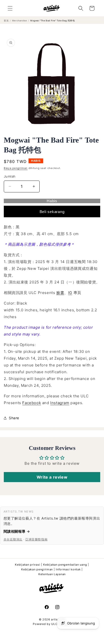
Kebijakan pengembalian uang (65, 564)
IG (70, 292)
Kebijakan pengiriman (37, 569)
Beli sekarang (52, 211)
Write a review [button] (52, 477)
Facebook (31, 402)
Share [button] (14, 418)
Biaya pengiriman (16, 168)
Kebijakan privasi (27, 564)
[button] (10, 8)
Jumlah (9, 176)
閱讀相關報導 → (17, 531)
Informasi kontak (68, 569)
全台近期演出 (13, 539)
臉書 (60, 292)
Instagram (59, 402)
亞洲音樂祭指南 (36, 539)
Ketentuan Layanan (52, 574)
